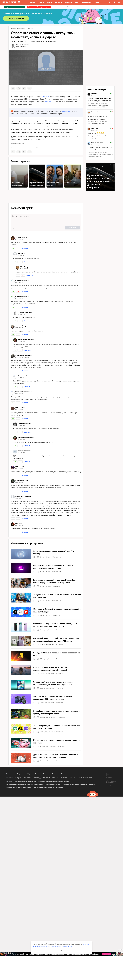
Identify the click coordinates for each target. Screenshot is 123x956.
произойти (49, 101)
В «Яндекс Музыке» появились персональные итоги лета (97, 122)
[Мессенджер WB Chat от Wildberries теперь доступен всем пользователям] (46, 568)
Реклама (67, 186)
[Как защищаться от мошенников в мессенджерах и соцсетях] (46, 743)
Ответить (25, 248)
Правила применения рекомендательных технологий (24, 785)
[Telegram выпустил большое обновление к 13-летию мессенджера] (46, 597)
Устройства (56, 586)
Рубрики (30, 774)
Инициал (64, 778)
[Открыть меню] (80, 237)
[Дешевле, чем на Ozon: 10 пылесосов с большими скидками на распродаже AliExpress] (46, 757)
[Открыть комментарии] (38, 557)
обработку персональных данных (61, 946)
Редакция (46, 774)
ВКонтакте (27, 778)
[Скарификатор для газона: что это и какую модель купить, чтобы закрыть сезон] (46, 714)
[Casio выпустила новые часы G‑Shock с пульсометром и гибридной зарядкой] (46, 670)
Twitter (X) (37, 778)
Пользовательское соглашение (25, 781)
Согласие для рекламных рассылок (18, 788)
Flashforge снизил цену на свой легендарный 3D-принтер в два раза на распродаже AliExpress (100, 154)
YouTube (55, 778)
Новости (48, 557)
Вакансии (55, 774)
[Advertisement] (46, 196)
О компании (65, 774)
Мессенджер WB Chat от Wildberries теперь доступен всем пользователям (100, 137)
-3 (18, 291)
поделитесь (66, 111)
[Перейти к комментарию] (100, 100)
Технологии (57, 557)
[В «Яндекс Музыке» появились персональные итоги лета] (46, 655)
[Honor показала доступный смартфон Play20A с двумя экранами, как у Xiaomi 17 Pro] (46, 626)
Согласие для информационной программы (48, 788)
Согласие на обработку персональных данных (79, 785)
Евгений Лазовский (22, 44)
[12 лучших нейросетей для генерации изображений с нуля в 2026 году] (46, 612)
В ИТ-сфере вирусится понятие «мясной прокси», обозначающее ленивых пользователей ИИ (98, 105)
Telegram (18, 778)
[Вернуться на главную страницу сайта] (9, 2)
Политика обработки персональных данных (53, 781)
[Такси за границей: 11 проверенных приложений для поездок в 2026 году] (46, 728)
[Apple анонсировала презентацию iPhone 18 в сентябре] (46, 554)
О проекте (20, 774)
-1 (20, 350)
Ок (61, 951)
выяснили (45, 96)
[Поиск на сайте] (110, 2)
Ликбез (48, 615)
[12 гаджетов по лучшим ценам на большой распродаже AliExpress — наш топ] (46, 699)
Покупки (51, 644)
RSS (70, 778)
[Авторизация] (119, 2)
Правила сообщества (53, 785)
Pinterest (46, 778)
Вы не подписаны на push (83, 778)
